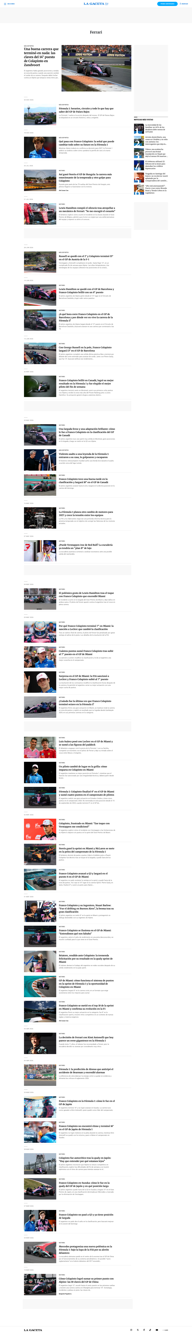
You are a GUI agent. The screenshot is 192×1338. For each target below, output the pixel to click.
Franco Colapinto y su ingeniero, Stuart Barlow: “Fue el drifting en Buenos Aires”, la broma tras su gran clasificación (86, 908)
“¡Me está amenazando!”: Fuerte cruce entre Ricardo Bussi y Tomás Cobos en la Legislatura (156, 189)
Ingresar (185, 4)
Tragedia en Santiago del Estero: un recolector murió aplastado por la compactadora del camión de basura (156, 178)
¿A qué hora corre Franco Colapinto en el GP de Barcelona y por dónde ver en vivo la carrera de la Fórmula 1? (86, 317)
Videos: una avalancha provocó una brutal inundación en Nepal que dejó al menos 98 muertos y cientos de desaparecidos (156, 154)
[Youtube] (157, 1330)
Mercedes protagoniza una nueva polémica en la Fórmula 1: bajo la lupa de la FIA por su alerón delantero (85, 1249)
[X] (138, 1330)
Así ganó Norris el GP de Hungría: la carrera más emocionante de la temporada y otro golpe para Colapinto (85, 177)
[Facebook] (144, 1330)
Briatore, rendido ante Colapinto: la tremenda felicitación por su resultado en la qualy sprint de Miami (86, 958)
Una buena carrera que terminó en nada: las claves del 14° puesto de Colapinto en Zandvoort (41, 57)
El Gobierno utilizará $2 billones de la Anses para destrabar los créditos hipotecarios (155, 165)
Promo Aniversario (167, 4)
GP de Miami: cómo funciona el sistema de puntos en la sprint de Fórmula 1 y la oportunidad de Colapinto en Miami (86, 983)
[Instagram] (131, 1330)
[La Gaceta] (96, 3)
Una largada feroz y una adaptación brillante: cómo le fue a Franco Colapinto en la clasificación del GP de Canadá (87, 432)
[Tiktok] (150, 1330)
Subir (166, 1330)
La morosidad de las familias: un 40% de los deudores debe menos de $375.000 (155, 128)
